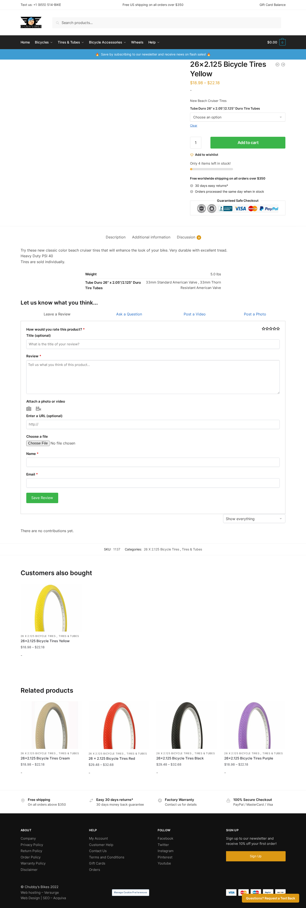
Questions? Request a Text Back (270, 898)
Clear (193, 125)
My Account (98, 838)
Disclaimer (29, 869)
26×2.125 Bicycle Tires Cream (45, 758)
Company (28, 838)
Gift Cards (97, 863)
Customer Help (101, 845)
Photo (28, 408)
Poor (263, 329)
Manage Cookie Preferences (130, 892)
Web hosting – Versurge (40, 892)
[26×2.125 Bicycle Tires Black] (186, 725)
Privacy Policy (32, 845)
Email (32, 474)
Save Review (42, 497)
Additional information (151, 237)
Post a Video (195, 314)
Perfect (278, 329)
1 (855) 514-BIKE (48, 5)
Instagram (165, 851)
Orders (94, 869)
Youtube (164, 863)
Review (33, 356)
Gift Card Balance (273, 5)
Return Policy (31, 851)
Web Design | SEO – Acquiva (43, 898)
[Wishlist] (75, 590)
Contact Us (98, 851)
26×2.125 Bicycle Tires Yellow (45, 641)
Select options (51, 667)
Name (32, 454)
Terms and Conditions (106, 857)
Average (270, 329)
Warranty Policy (33, 863)
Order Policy (31, 857)
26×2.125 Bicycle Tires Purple (248, 758)
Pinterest (165, 857)
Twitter (163, 845)
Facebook (165, 838)
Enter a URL (44, 416)
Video (38, 408)
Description (115, 237)
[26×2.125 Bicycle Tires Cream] (51, 725)
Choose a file (37, 436)
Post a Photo (255, 314)
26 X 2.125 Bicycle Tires (162, 549)
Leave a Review (57, 314)
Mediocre (267, 329)
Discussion (186, 237)
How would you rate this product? (55, 329)
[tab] (115, 233)
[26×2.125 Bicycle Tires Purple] (254, 725)
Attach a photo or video (45, 401)
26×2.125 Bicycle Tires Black (180, 758)
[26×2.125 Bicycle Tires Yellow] (51, 608)
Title (38, 335)
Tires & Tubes (192, 549)
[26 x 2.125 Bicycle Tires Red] (119, 725)
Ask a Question (129, 314)
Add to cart (248, 142)
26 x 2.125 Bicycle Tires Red (112, 758)
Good (274, 329)
